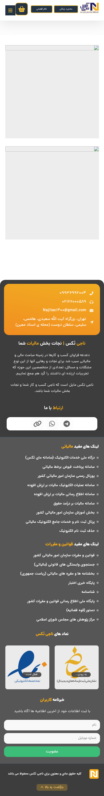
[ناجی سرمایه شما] (89, 8)
